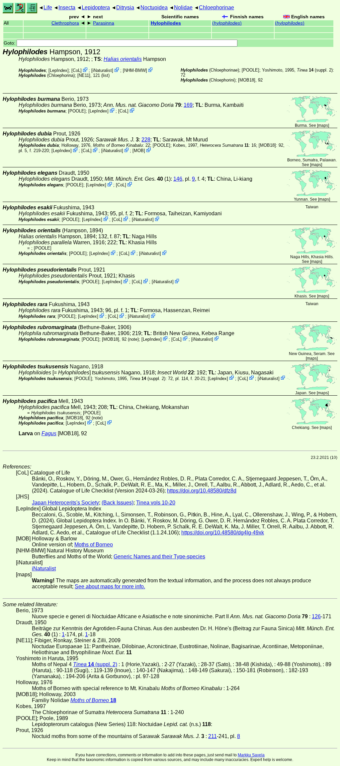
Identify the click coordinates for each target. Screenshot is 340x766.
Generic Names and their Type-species (159, 556)
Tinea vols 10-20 (155, 502)
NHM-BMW (135, 70)
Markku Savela (251, 755)
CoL (76, 70)
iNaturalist (102, 70)
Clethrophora (65, 23)
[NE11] (83, 75)
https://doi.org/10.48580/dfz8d (201, 490)
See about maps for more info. (110, 586)
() (227, 23)
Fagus (49, 433)
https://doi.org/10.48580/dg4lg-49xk (222, 532)
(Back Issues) (117, 502)
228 (145, 139)
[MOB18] (246, 80)
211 (212, 736)
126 (316, 616)
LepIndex (58, 70)
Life (47, 7)
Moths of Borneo (93, 544)
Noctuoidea (154, 7)
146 (177, 179)
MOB (139, 150)
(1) (138, 179)
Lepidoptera (96, 7)
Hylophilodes (166, 23)
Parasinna (103, 23)
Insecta (66, 7)
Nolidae (183, 7)
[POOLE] (250, 70)
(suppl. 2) (315, 70)
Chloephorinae (216, 7)
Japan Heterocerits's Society (65, 502)
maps (323, 125)
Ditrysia (125, 7)
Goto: (10, 43)
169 (188, 105)
